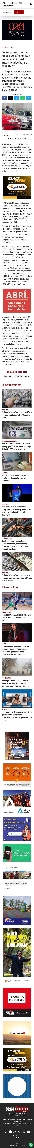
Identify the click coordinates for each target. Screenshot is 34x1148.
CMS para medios (14, 1145)
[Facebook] (10, 1131)
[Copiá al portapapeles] (28, 98)
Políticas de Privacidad (8, 1120)
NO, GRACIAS (7, 12)
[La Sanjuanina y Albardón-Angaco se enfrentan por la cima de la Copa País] (17, 601)
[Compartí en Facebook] (4, 98)
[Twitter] (23, 1131)
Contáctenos (17, 1136)
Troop (23, 1145)
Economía (6, 134)
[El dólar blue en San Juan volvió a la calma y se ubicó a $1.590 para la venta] (17, 398)
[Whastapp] (19, 1131)
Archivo (18, 1120)
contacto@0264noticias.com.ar (19, 1116)
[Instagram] (5, 1131)
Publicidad (17, 1138)
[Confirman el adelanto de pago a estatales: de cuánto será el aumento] (17, 461)
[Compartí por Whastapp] (22, 98)
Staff (23, 1120)
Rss (17, 1143)
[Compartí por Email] (16, 98)
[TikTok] (14, 1131)
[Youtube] (28, 1131)
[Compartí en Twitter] (10, 98)
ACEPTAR (19, 12)
